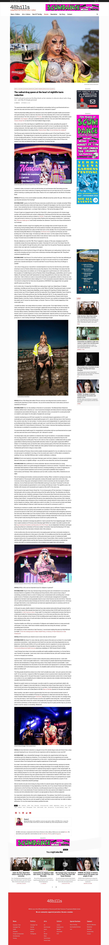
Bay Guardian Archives (75, 927)
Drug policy (46, 88)
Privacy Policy (90, 931)
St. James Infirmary (59, 807)
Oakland (20, 807)
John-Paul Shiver (21, 883)
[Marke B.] (19, 821)
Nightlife (31, 88)
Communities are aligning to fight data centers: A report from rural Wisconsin (88, 342)
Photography (29, 807)
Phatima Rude (42, 130)
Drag (32, 805)
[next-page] (56, 887)
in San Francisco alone (28, 612)
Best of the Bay (47, 689)
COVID (28, 805)
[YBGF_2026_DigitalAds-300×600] (88, 203)
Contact (89, 933)
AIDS (19, 805)
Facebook (44, 834)
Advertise (89, 929)
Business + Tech (80, 349)
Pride (35, 807)
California (24, 805)
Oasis (24, 807)
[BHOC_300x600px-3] (88, 293)
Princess (39, 116)
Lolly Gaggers (24, 118)
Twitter (50, 834)
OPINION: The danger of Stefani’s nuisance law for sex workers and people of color (86, 395)
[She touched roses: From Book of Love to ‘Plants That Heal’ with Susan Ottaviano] (88, 359)
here (66, 832)
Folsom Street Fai (19, 120)
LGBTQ (52, 88)
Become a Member (91, 924)
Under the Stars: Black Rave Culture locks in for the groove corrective (87, 316)
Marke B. (18, 102)
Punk (46, 807)
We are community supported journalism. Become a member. (54, 912)
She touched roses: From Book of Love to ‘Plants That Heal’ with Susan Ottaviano (88, 368)
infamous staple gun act (23, 220)
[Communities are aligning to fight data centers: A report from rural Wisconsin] (88, 333)
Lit (78, 376)
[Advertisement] (88, 227)
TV (69, 807)
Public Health (40, 807)
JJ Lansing (43, 883)
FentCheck (39, 696)
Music (78, 324)
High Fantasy (56, 805)
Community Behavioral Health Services (25, 648)
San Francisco (51, 807)
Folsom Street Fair (44, 805)
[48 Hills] (23, 8)
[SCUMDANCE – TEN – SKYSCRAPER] (88, 159)
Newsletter (89, 927)
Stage (66, 807)
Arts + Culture (19, 88)
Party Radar (39, 88)
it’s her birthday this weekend (58, 130)
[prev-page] (52, 887)
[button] (97, 14)
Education (37, 805)
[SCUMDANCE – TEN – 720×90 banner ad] (72, 10)
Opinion (78, 403)
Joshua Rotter (66, 883)
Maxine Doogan (88, 883)
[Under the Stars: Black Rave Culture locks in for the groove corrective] (88, 308)
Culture (26, 88)
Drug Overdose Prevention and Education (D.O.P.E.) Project (32, 525)
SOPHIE (41, 216)
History (62, 805)
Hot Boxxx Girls (45, 231)
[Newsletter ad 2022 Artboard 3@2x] (88, 108)
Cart (71, 929)
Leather (69, 805)
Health (51, 805)
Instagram (58, 834)
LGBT (16, 807)
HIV (66, 805)
